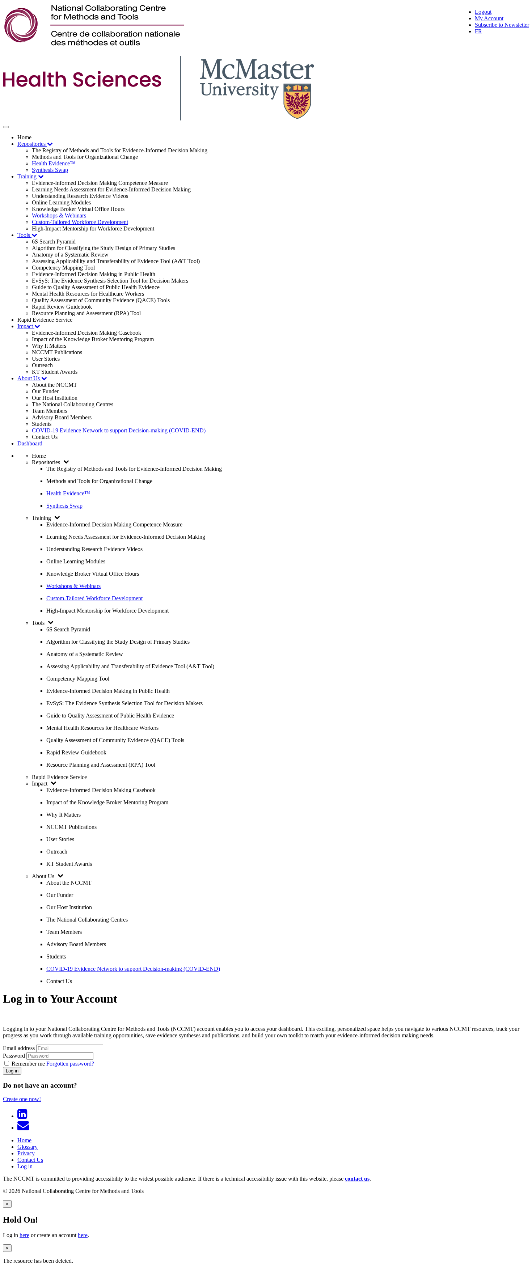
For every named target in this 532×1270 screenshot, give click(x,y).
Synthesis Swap (50, 170)
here (24, 1235)
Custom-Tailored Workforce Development (80, 222)
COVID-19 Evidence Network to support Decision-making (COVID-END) (119, 430)
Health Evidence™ (54, 163)
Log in (12, 1071)
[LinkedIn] (23, 1116)
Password (14, 1056)
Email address (19, 1048)
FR (478, 31)
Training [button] (27, 176)
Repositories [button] (32, 144)
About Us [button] (29, 378)
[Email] (24, 1128)
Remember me (28, 1064)
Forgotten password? (70, 1064)
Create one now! (22, 1099)
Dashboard (29, 443)
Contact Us (30, 1160)
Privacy (26, 1153)
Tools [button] (24, 235)
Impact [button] (25, 326)
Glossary (27, 1147)
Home (24, 1140)
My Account (489, 18)
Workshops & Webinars (59, 215)
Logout (483, 12)
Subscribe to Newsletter (502, 25)
